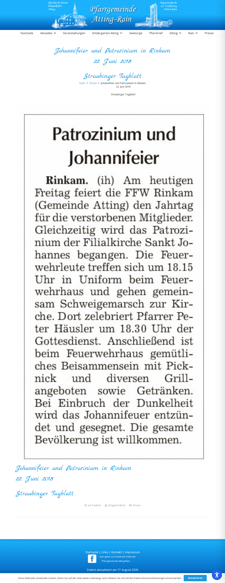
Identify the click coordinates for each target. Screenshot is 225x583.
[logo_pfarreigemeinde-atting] (112, 15)
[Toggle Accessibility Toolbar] (216, 574)
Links (104, 552)
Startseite (91, 552)
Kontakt (116, 552)
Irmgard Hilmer (117, 505)
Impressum (132, 552)
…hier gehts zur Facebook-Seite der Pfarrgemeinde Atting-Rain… (117, 559)
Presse (137, 505)
